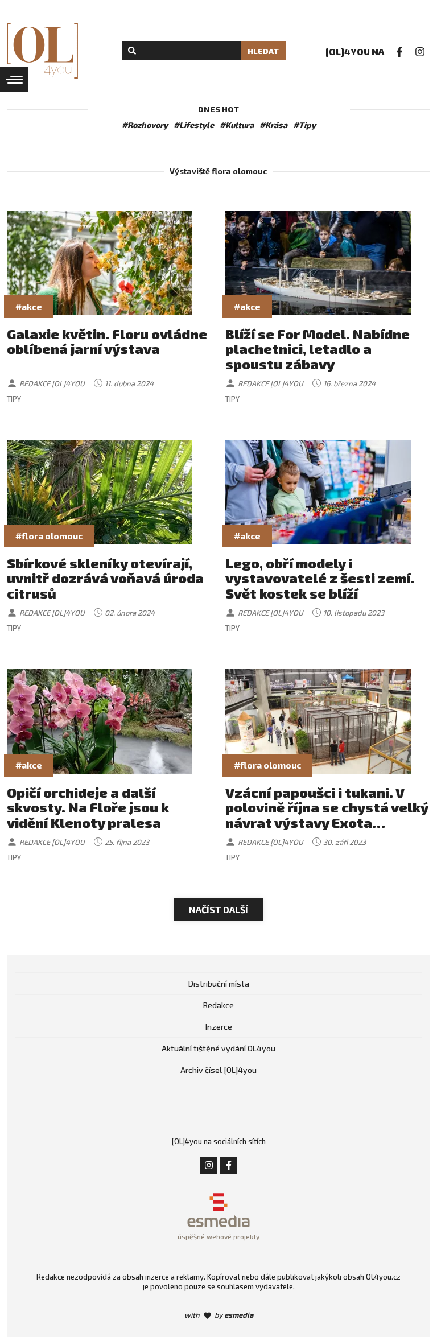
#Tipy (304, 125)
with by (218, 1314)
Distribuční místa (218, 983)
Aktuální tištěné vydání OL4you (218, 1048)
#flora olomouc (49, 535)
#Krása (273, 125)
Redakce (218, 1005)
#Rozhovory (145, 125)
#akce (28, 306)
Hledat (263, 51)
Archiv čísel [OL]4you (218, 1070)
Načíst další (218, 909)
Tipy (14, 398)
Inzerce (218, 1026)
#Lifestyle (194, 125)
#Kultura (237, 125)
